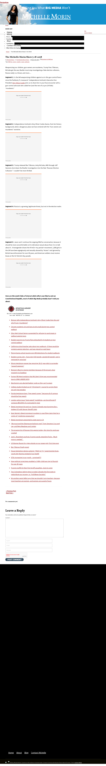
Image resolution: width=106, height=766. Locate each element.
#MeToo (10, 62)
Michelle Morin (10, 60)
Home (7, 52)
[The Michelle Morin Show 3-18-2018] (46, 59)
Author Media (78, 762)
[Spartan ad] (19, 317)
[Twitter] (78, 6)
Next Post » (9, 493)
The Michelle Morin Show (22, 60)
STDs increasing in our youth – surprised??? (26, 457)
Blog (9, 41)
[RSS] (81, 6)
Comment (7, 517)
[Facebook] (76, 6)
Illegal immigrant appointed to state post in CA (27, 420)
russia (22, 62)
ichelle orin (46, 17)
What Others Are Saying (13, 48)
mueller (19, 62)
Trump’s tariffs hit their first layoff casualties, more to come (31, 468)
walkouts (27, 62)
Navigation (4, 2)
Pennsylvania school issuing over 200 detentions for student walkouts (35, 353)
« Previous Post (11, 491)
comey (14, 62)
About (9, 34)
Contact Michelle (14, 45)
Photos (8, 37)
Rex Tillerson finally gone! (20, 447)
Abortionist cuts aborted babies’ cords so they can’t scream (31, 383)
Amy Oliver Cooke (18, 83)
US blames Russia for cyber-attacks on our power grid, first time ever (35, 443)
